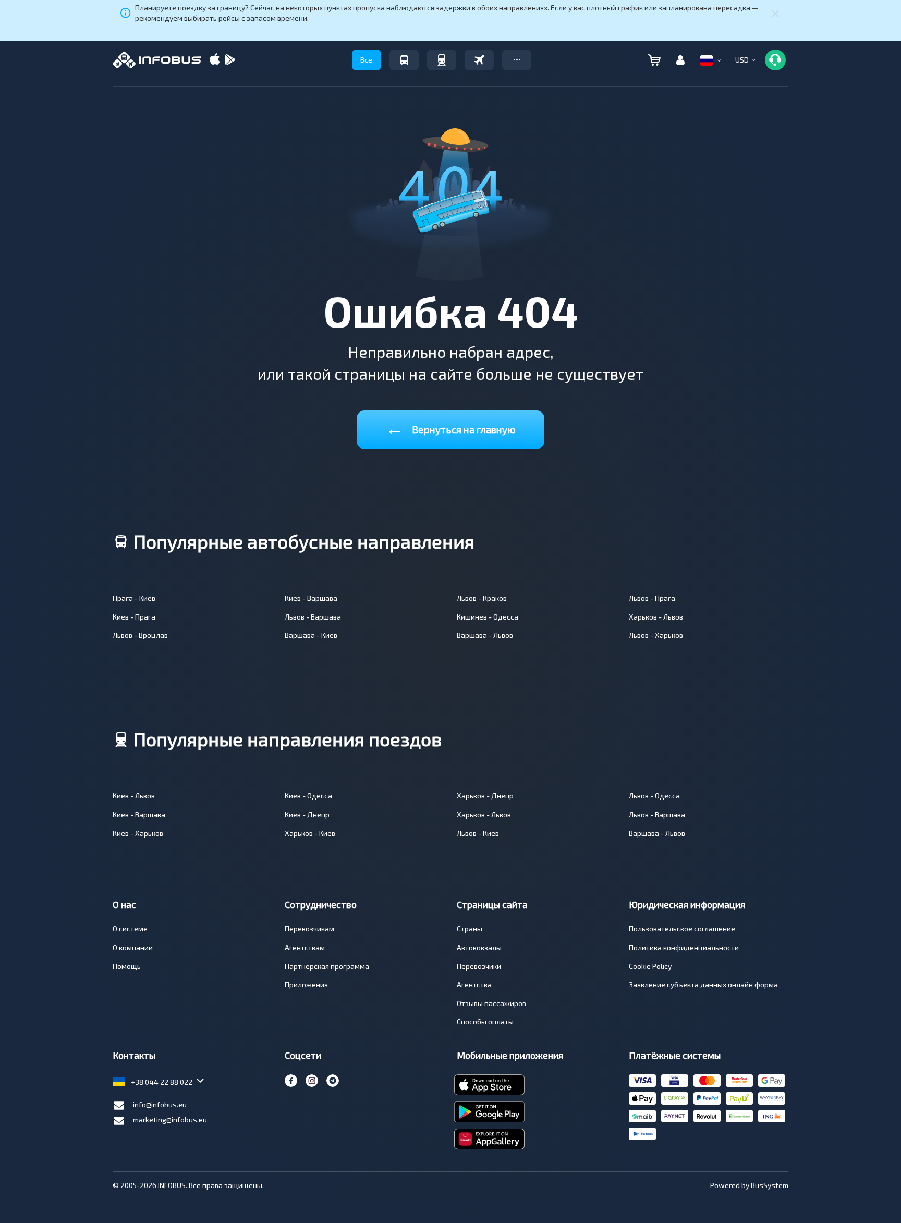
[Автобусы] (404, 60)
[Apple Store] (215, 60)
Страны (469, 928)
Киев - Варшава (311, 598)
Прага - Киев (134, 598)
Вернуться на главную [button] (450, 427)
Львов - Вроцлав (140, 635)
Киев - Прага (134, 616)
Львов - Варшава (313, 616)
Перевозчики (479, 966)
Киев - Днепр (307, 814)
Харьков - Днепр (485, 795)
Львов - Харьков (656, 635)
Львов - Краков (482, 598)
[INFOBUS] (157, 60)
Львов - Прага (652, 598)
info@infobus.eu (160, 1104)
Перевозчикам (309, 928)
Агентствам (305, 947)
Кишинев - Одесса (487, 616)
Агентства (474, 984)
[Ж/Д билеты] (441, 60)
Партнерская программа (327, 966)
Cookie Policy (650, 966)
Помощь (127, 966)
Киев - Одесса (308, 795)
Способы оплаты (485, 1021)
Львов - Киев (478, 833)
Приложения (306, 984)
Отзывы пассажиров (491, 1003)
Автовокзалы (479, 947)
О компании (133, 947)
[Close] (775, 13)
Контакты (134, 1055)
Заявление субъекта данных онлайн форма (703, 984)
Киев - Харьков (138, 833)
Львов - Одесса (654, 795)
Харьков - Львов (656, 616)
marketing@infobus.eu (170, 1119)
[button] (516, 60)
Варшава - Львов (485, 635)
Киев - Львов (134, 795)
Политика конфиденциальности (684, 947)
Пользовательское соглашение (682, 928)
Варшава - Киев (311, 635)
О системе (130, 928)
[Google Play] (230, 60)
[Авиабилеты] (479, 60)
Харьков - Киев (310, 833)
